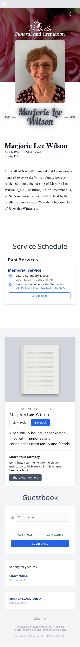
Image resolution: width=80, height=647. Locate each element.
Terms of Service (51, 629)
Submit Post (40, 543)
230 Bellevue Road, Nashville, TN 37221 (41, 288)
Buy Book (40, 422)
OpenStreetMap (44, 636)
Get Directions (39, 295)
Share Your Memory (25, 477)
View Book (19, 422)
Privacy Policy (29, 629)
